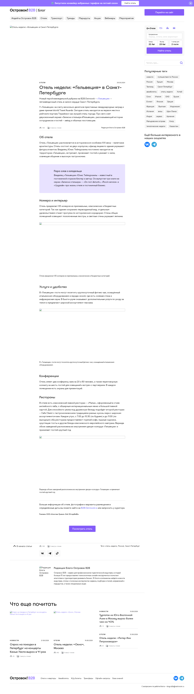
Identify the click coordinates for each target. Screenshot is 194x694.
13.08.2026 (134, 611)
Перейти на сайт (164, 12)
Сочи (148, 96)
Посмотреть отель (82, 528)
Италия (158, 96)
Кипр (171, 121)
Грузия (176, 96)
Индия (149, 116)
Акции (97, 18)
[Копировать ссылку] (57, 553)
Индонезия (175, 106)
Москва (170, 82)
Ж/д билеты (76, 678)
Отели (44, 18)
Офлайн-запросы (102, 678)
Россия (121, 546)
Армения (170, 116)
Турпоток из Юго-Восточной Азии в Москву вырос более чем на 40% (116, 618)
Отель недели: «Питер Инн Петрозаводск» (115, 639)
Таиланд (149, 86)
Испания (150, 111)
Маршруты (84, 18)
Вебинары (110, 18)
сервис (159, 116)
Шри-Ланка (171, 111)
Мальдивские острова (155, 121)
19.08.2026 (89, 640)
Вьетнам (162, 106)
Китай (179, 91)
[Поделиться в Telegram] (50, 553)
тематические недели (155, 126)
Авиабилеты (63, 678)
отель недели (111, 546)
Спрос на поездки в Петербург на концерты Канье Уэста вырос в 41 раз (28, 648)
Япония (160, 101)
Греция (170, 101)
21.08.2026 (45, 640)
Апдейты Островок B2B (23, 18)
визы (160, 111)
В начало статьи (24, 546)
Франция (150, 106)
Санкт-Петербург (132, 546)
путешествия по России (168, 77)
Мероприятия (126, 18)
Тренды (71, 18)
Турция (160, 82)
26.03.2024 (121, 83)
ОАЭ (167, 96)
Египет (149, 101)
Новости (14, 640)
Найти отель (130, 3)
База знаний (117, 678)
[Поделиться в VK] (42, 553)
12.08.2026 (134, 634)
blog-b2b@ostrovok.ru (175, 686)
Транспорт (56, 18)
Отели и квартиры (48, 678)
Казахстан (174, 126)
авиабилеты (151, 91)
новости (149, 77)
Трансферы (88, 678)
